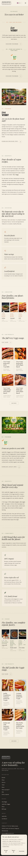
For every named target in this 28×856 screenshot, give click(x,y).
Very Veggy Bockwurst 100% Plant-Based (20, 364)
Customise (21, 851)
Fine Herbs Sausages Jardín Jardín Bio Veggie (20, 725)
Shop (3, 780)
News (3, 787)
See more (14, 403)
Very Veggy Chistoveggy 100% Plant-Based (7, 390)
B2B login (4, 809)
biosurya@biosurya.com (8, 833)
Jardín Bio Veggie (6, 804)
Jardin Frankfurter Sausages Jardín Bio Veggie (7, 697)
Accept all (6, 851)
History (3, 782)
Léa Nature (4, 818)
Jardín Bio (4, 816)
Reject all (13, 851)
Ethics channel (5, 794)
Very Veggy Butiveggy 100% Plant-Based (20, 390)
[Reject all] (25, 837)
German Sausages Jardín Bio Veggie (19, 696)
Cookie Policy (5, 846)
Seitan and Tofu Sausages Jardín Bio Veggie (6, 726)
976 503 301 (5, 831)
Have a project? (6, 789)
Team (3, 784)
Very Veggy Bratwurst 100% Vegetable (6, 364)
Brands (3, 777)
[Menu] (25, 3)
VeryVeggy (4, 801)
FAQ (3, 792)
